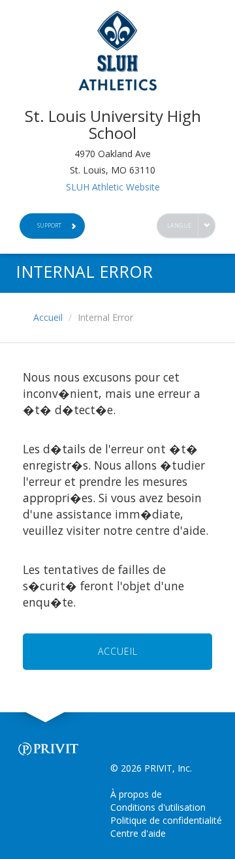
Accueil (48, 317)
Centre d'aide (138, 833)
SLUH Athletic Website (113, 187)
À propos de (136, 794)
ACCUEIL (118, 651)
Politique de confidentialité (166, 820)
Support (49, 225)
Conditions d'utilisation (158, 807)
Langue (179, 225)
